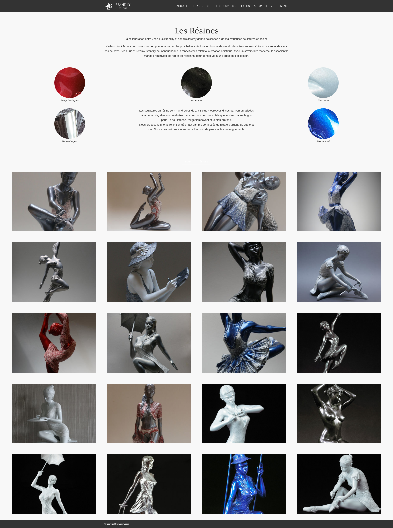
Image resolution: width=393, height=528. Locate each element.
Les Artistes (200, 6)
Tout (188, 161)
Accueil (182, 6)
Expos (245, 6)
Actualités (261, 6)
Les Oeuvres (225, 6)
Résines (203, 161)
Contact (283, 6)
